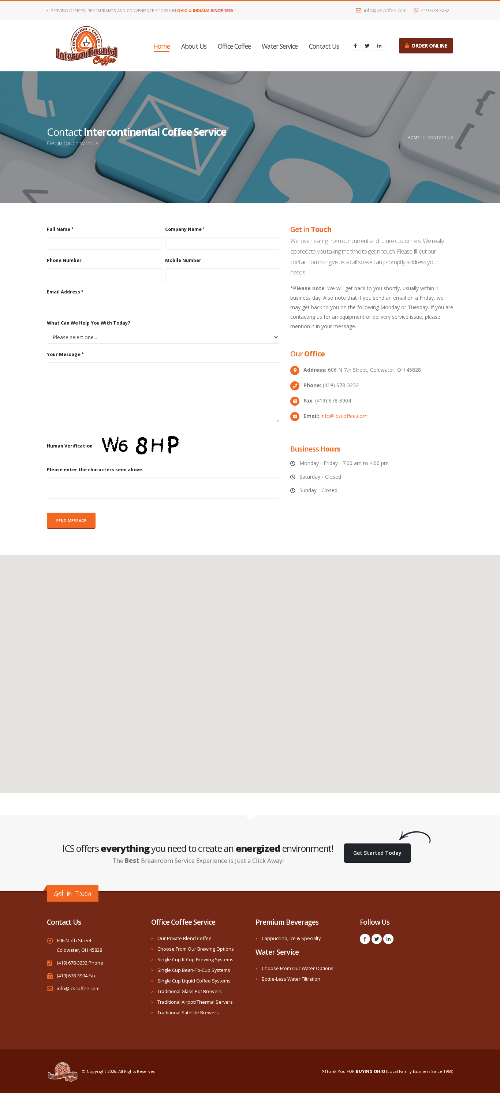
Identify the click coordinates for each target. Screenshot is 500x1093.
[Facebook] (355, 46)
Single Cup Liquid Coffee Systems (194, 981)
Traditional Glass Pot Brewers (189, 991)
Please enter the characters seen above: (95, 470)
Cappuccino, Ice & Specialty (291, 938)
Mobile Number (183, 260)
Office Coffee (234, 46)
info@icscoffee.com (385, 10)
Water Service (280, 46)
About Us (193, 46)
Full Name (58, 229)
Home (161, 46)
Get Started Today (377, 852)
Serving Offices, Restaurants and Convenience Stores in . (142, 10)
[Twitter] (367, 46)
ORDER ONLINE (428, 45)
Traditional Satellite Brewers (188, 1013)
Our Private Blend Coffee (184, 938)
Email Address (63, 292)
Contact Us (324, 46)
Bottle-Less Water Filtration (291, 979)
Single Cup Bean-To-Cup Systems (193, 970)
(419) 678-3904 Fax (76, 976)
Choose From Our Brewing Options (195, 949)
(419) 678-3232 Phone (80, 963)
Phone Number (64, 260)
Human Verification (70, 446)
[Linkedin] (379, 46)
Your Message (64, 354)
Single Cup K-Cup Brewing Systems (195, 960)
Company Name (183, 229)
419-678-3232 (434, 10)
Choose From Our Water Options (297, 968)
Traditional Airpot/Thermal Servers (195, 1002)
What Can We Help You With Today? (88, 323)
